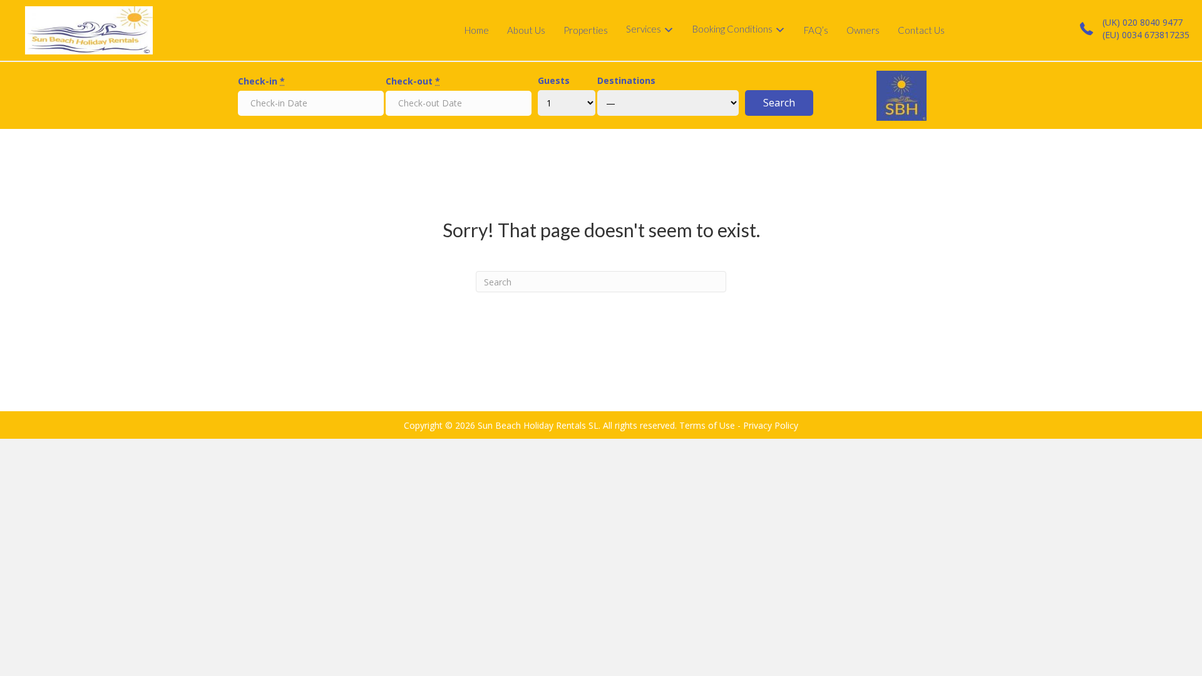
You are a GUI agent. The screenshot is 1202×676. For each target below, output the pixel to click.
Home (477, 30)
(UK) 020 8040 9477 (1142, 22)
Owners (863, 30)
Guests (554, 80)
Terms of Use (707, 425)
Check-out (413, 81)
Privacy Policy (770, 425)
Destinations (626, 80)
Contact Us (921, 30)
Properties (585, 30)
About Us (526, 30)
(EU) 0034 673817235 (1145, 35)
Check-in (261, 81)
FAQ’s (816, 30)
